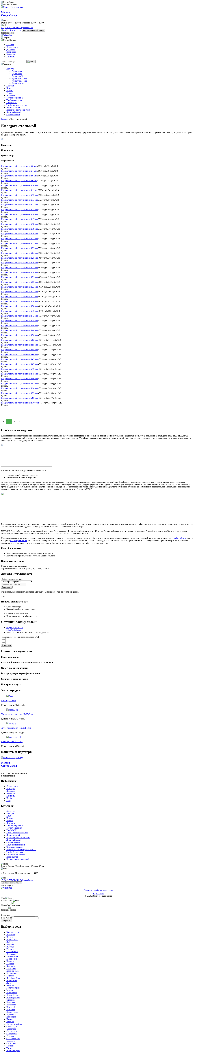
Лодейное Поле (13, 978)
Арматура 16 (17, 83)
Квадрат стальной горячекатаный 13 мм (19, 200)
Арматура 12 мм (19, 78)
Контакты (10, 57)
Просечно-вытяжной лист (18, 110)
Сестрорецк (11, 1031)
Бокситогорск (12, 932)
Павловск (10, 1002)
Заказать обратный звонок (33, 30)
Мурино (10, 990)
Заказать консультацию (11, 883)
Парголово (11, 1005)
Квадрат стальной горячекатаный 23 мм (19, 248)
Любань (10, 985)
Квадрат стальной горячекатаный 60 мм (19, 354)
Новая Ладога (12, 995)
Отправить (6, 921)
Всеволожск (12, 939)
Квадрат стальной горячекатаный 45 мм (19, 320)
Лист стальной (13, 107)
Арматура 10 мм (8, 700)
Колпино (10, 966)
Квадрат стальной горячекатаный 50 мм (19, 335)
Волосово (10, 935)
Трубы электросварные (17, 105)
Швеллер (10, 95)
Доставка (10, 49)
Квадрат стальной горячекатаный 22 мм (19, 243)
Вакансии (10, 54)
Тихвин (10, 1046)
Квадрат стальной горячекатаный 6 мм (19, 166)
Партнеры (11, 52)
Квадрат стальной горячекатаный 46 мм (19, 325)
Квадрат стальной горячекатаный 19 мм (19, 229)
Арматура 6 (17, 71)
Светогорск (11, 1026)
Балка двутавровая (14, 847)
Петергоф (10, 1007)
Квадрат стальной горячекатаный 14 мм (19, 205)
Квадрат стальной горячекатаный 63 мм (19, 359)
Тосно (9, 1048)
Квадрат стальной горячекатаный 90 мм (19, 388)
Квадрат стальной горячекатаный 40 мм (19, 311)
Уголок (9, 93)
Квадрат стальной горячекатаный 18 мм (19, 224)
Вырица (10, 944)
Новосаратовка (13, 997)
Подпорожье (12, 1012)
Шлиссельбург (13, 1050)
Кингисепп (11, 959)
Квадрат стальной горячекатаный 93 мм (19, 393)
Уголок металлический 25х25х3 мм (17, 714)
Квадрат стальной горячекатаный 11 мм (19, 190)
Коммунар (11, 968)
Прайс (9, 798)
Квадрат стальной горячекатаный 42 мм (19, 316)
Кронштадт (11, 973)
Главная (10, 44)
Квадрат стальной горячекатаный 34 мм (19, 292)
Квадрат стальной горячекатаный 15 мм (19, 209)
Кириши (10, 961)
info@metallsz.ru (25, 27)
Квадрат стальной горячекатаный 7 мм (19, 171)
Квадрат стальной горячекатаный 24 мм (19, 253)
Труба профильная (14, 98)
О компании (12, 47)
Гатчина (10, 949)
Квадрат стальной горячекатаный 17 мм (19, 219)
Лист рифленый (13, 112)
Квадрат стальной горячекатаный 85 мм (19, 383)
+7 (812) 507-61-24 (9, 27)
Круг (8, 88)
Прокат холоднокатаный (17, 859)
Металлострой (13, 988)
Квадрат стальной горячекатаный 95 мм (19, 398)
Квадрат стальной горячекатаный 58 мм (19, 349)
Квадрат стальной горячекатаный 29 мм (19, 277)
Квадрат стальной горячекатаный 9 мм (19, 180)
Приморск (11, 1014)
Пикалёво (10, 1009)
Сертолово (11, 1029)
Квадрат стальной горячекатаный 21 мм (19, 238)
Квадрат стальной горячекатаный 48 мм (19, 330)
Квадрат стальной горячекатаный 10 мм (19, 185)
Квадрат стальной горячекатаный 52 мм (19, 340)
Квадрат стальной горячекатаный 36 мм (19, 301)
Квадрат (10, 86)
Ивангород (11, 954)
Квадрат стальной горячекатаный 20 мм (19, 234)
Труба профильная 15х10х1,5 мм (16, 728)
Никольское (11, 992)
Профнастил (12, 857)
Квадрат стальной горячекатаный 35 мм (19, 296)
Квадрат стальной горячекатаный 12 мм (19, 195)
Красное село (12, 971)
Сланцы (10, 1036)
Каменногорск (13, 956)
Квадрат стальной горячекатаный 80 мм (19, 378)
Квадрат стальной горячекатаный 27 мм (19, 267)
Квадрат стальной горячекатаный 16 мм (19, 214)
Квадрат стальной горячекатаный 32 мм (19, 287)
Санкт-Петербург (14, 1024)
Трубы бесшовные (14, 852)
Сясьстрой (11, 1043)
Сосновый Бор (13, 1038)
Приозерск (11, 1017)
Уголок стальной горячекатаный (21, 849)
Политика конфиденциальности (98, 890)
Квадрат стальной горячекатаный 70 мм (19, 369)
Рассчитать (7, 587)
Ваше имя (6, 915)
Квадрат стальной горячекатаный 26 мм (19, 263)
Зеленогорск (15, 30)
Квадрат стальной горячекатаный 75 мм (19, 374)
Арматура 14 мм (19, 81)
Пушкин (10, 1019)
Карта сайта (98, 893)
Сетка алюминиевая (15, 854)
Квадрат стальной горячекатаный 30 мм (19, 282)
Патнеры (10, 788)
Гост (8, 800)
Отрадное (10, 1000)
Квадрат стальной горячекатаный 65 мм (19, 364)
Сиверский (11, 1034)
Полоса (9, 90)
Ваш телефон (7, 918)
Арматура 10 (17, 76)
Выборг (10, 942)
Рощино (10, 1021)
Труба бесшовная (14, 100)
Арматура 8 (17, 73)
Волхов (9, 937)
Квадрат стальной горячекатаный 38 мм (19, 306)
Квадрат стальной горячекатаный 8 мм (19, 176)
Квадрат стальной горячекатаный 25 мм (19, 258)
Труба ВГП (11, 102)
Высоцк (10, 947)
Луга (8, 983)
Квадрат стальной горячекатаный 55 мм (19, 345)
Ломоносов (11, 980)
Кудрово (10, 976)
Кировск (10, 963)
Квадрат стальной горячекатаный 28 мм (19, 272)
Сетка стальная (13, 115)
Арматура (10, 69)
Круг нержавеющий (15, 845)
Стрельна (10, 1041)
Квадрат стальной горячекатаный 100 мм (20, 403)
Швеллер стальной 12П (12, 741)
